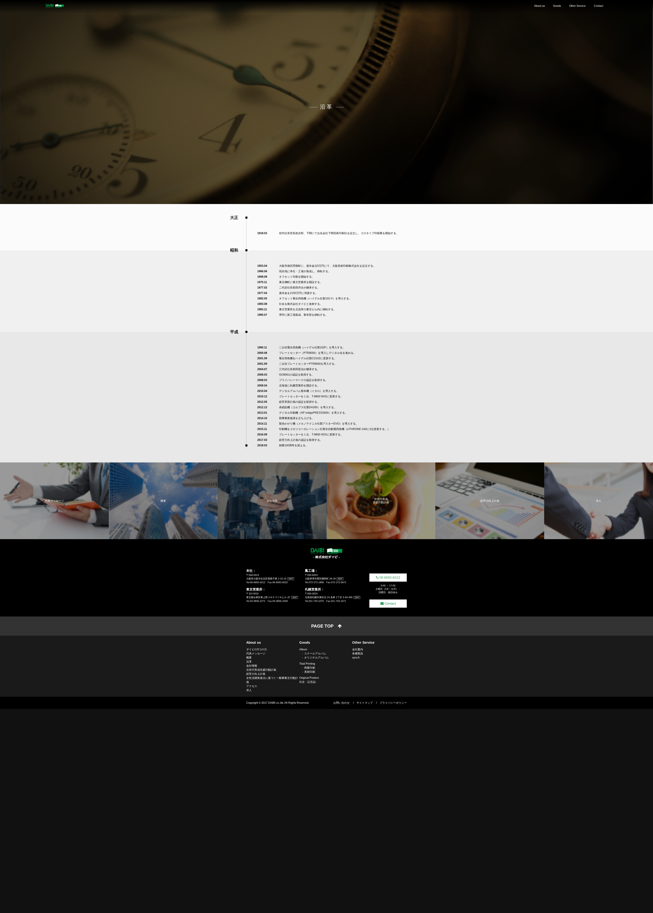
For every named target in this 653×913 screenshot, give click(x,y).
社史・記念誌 (307, 681)
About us (539, 5)
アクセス (251, 686)
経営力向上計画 (255, 673)
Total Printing (307, 663)
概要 (249, 657)
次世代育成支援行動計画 (261, 669)
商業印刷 (309, 667)
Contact (598, 5)
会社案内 (357, 649)
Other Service (577, 5)
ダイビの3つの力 (256, 649)
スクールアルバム (315, 653)
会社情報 (251, 665)
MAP (291, 579)
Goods (557, 5)
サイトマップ (364, 702)
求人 (249, 690)
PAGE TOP (322, 626)
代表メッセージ (255, 653)
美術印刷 (309, 671)
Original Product (309, 677)
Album (303, 649)
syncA (356, 657)
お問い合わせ (341, 702)
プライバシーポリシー (393, 702)
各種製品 (357, 653)
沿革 (249, 661)
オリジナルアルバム (316, 657)
